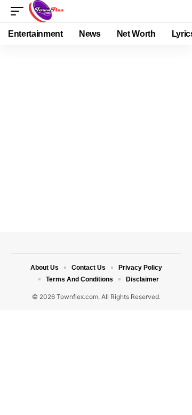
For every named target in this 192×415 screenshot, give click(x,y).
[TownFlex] (48, 11)
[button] (20, 11)
